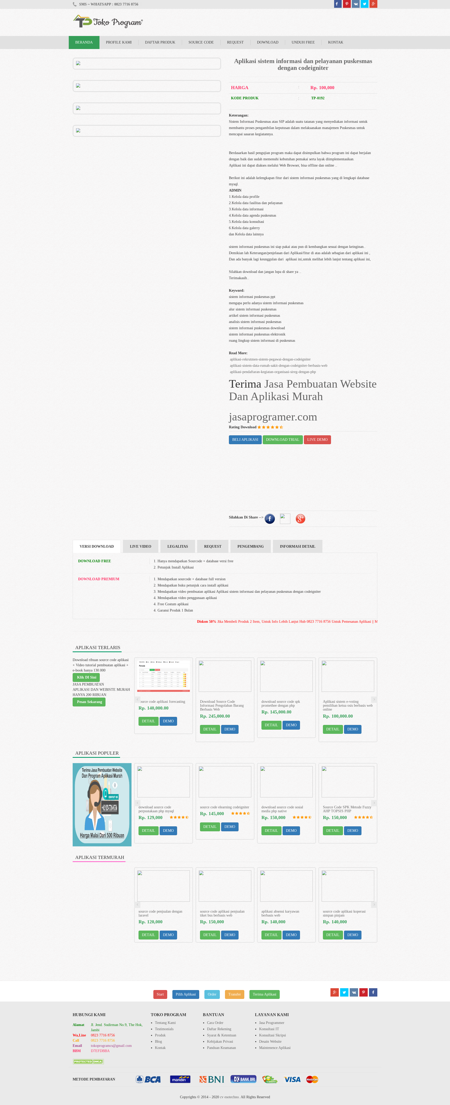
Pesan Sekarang (89, 702)
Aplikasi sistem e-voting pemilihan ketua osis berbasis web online (348, 706)
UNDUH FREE (303, 42)
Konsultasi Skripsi (272, 1035)
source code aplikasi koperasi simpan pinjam (344, 913)
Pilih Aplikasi (186, 994)
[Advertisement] (147, 173)
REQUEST (235, 42)
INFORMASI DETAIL (297, 546)
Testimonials (164, 1029)
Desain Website (270, 1041)
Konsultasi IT (269, 1029)
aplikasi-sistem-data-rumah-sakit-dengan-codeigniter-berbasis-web (278, 366)
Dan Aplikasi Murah (276, 396)
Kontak (160, 1048)
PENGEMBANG (251, 546)
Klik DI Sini (86, 677)
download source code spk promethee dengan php (280, 703)
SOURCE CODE (201, 42)
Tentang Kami (165, 1023)
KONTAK (335, 42)
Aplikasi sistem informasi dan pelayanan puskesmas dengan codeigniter (303, 64)
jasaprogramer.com (273, 416)
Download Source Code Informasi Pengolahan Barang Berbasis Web (222, 706)
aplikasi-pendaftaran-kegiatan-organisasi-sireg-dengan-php (272, 372)
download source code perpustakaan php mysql (156, 809)
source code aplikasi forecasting (162, 702)
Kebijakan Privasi (220, 1041)
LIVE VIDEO (140, 546)
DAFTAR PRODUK (160, 42)
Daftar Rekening (219, 1029)
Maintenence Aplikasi (275, 1048)
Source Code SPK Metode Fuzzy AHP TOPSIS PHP (347, 809)
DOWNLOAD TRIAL (282, 440)
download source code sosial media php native (282, 809)
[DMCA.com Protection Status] (88, 1061)
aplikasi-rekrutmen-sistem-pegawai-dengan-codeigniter (270, 359)
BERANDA (84, 42)
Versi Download (97, 546)
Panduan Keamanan (221, 1048)
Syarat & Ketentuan (221, 1035)
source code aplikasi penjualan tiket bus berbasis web (222, 913)
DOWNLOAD (267, 42)
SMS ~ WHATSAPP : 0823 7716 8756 (108, 4)
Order (212, 994)
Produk (160, 1035)
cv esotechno (229, 1097)
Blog (158, 1041)
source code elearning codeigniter (224, 807)
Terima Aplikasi (264, 994)
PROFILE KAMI (119, 42)
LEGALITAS (177, 546)
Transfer (234, 994)
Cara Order (215, 1023)
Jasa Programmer (271, 1023)
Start (160, 994)
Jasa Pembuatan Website (320, 383)
